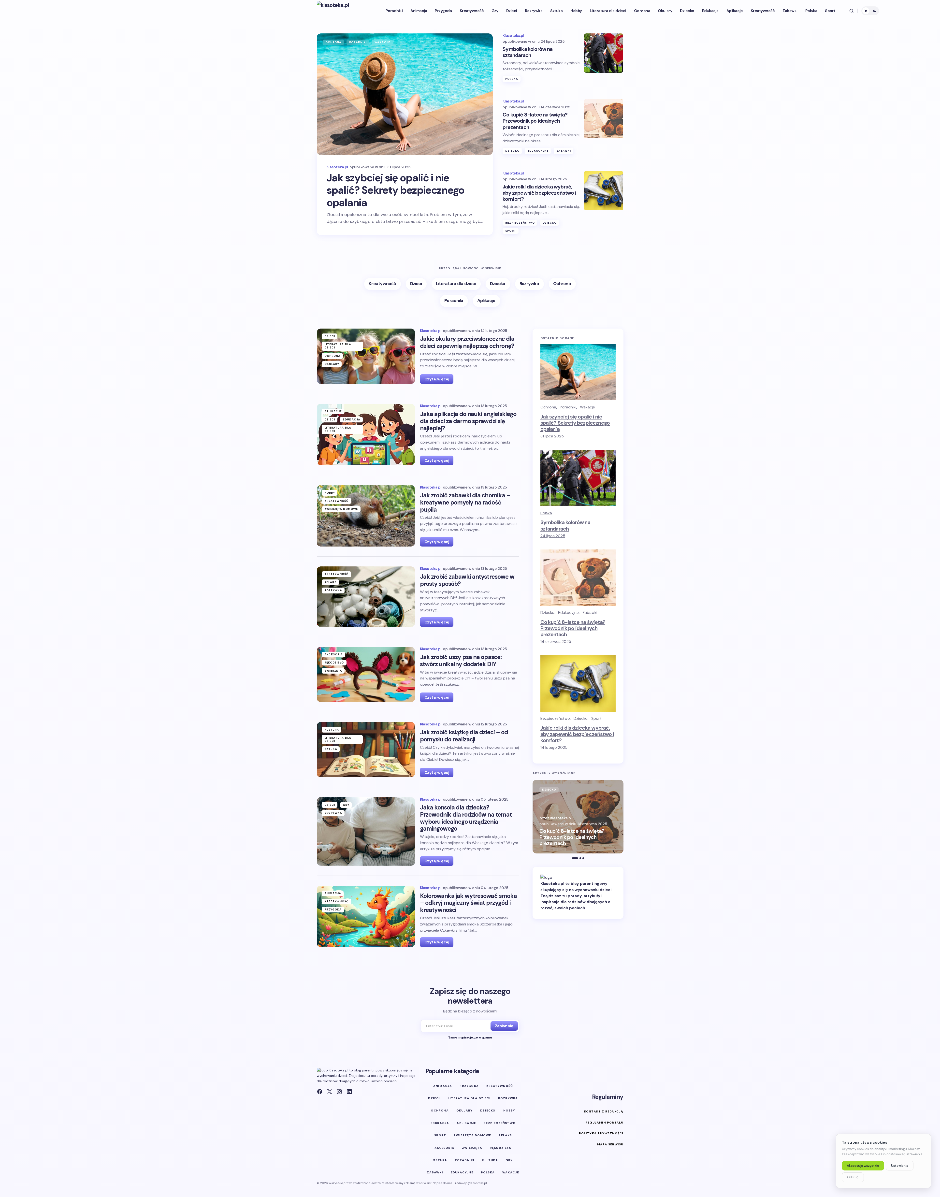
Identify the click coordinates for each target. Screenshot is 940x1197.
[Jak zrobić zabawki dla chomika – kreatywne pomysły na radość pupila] (366, 516)
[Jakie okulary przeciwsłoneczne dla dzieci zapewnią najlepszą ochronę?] (366, 356)
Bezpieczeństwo (520, 222)
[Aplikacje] (486, 301)
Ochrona (333, 42)
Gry (346, 805)
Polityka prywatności (601, 1133)
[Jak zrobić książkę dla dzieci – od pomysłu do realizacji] (366, 749)
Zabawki (563, 150)
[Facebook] (320, 1091)
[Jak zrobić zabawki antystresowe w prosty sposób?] (366, 596)
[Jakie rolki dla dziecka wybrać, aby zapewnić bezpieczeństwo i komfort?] (603, 190)
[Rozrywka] (529, 284)
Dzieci (329, 336)
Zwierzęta (333, 670)
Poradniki (358, 42)
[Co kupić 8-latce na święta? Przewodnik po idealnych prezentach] (603, 118)
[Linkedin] (349, 1091)
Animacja (332, 893)
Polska (511, 79)
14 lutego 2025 (553, 747)
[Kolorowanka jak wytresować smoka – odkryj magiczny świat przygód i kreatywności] (366, 916)
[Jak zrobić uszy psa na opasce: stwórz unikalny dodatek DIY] (366, 674)
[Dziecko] (498, 284)
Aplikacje (333, 411)
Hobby (329, 492)
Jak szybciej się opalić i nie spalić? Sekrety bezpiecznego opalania (395, 190)
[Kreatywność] (382, 284)
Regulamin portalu (604, 1123)
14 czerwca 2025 (555, 641)
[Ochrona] (562, 284)
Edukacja (351, 419)
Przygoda (333, 909)
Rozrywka (333, 590)
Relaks (330, 582)
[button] (851, 11)
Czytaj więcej (436, 379)
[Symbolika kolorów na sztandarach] (603, 53)
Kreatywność (336, 501)
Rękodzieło (334, 662)
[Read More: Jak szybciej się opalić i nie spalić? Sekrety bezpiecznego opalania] (578, 816)
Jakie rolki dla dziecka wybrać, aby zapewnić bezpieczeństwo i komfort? (539, 193)
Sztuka (330, 749)
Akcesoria (333, 654)
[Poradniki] (454, 301)
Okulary (331, 364)
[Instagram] (339, 1091)
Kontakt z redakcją (603, 1111)
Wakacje (382, 42)
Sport (510, 230)
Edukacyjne (538, 150)
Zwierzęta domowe (341, 509)
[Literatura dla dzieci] (456, 284)
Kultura (331, 729)
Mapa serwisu (610, 1144)
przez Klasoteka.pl (555, 818)
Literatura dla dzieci (337, 346)
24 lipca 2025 (552, 535)
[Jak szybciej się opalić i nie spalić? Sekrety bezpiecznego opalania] (405, 94)
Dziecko (512, 150)
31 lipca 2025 (552, 436)
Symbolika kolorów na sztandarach (527, 52)
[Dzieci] (416, 284)
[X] (329, 1091)
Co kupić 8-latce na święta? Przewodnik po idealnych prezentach (535, 121)
